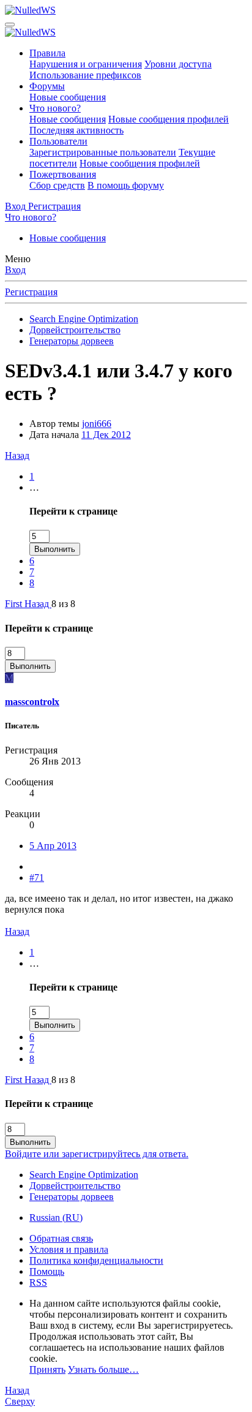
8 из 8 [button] (63, 603)
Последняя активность (76, 130)
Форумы (47, 86)
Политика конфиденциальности (96, 1260)
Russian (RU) (56, 1217)
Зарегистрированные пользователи (102, 152)
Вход (15, 270)
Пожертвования (62, 174)
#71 (36, 877)
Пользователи (58, 141)
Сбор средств (57, 185)
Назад (17, 455)
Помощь (46, 1271)
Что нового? (55, 108)
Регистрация (31, 292)
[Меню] (10, 24)
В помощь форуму (125, 185)
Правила (47, 53)
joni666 (96, 423)
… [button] (34, 487)
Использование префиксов (85, 75)
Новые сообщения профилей (168, 119)
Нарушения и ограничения (85, 64)
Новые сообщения (67, 97)
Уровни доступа (178, 64)
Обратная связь (61, 1238)
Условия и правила (68, 1249)
